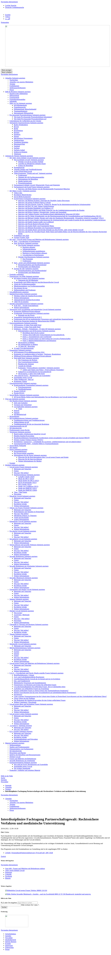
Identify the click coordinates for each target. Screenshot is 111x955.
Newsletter (4, 782)
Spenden (4, 780)
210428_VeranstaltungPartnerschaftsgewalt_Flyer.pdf (29, 853)
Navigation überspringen (9, 2)
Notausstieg (5, 22)
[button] (18, 78)
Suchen (4, 907)
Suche (3, 778)
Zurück (3, 856)
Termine (8, 789)
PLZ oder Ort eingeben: (9, 903)
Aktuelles (8, 787)
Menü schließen (7, 72)
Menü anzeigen (6, 70)
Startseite (8, 785)
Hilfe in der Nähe (7, 776)
